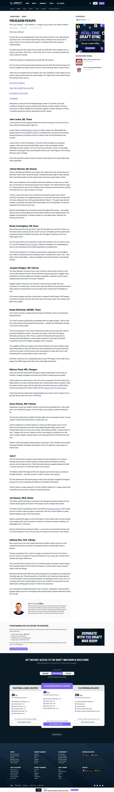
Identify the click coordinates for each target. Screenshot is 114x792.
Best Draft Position (14, 761)
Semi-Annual (57, 673)
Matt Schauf (14, 28)
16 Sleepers (14, 98)
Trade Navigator (14, 775)
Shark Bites (43, 8)
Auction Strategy (62, 761)
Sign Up (102, 3)
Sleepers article (31, 130)
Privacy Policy (18, 785)
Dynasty (24, 8)
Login (95, 3)
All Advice (12, 8)
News (27, 3)
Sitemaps (25, 785)
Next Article (73, 789)
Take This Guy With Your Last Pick (22, 88)
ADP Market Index (14, 771)
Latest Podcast (13, 762)
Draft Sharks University (53, 8)
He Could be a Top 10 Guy (19, 93)
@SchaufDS (24, 28)
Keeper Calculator (14, 773)
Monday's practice (53, 509)
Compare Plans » (57, 734)
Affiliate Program (62, 771)
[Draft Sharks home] (16, 3)
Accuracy (60, 773)
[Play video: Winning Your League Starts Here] (89, 637)
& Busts (17, 759)
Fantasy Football (15, 16)
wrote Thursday (31, 244)
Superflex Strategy (62, 757)
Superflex (36, 759)
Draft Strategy (61, 754)
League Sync (61, 762)
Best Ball (30, 8)
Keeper (35, 778)
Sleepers (12, 757)
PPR (35, 757)
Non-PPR (36, 754)
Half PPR (36, 756)
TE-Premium (37, 776)
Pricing (60, 776)
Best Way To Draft (14, 756)
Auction (36, 762)
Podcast (37, 8)
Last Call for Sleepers (17, 83)
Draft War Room (14, 769)
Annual (68, 673)
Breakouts (12, 759)
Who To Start (13, 778)
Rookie (35, 775)
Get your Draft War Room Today (18, 649)
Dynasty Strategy (62, 756)
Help (59, 775)
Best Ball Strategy (62, 759)
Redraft (18, 8)
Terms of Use (33, 785)
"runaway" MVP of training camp (54, 388)
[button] (28, 701)
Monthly (45, 673)
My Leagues (60, 3)
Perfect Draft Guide (14, 754)
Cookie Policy (41, 785)
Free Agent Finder (14, 776)
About (59, 769)
